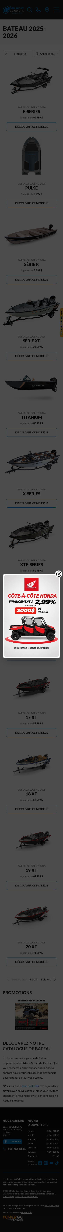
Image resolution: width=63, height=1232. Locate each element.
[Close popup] (58, 573)
